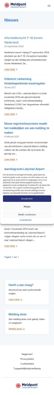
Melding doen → (17, 328)
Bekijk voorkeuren (27, 214)
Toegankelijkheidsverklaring (27, 368)
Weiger (27, 206)
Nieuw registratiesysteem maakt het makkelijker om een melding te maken (26, 128)
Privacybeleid (27, 359)
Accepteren (27, 198)
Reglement (27, 354)
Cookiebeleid (25, 220)
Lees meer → (15, 299)
